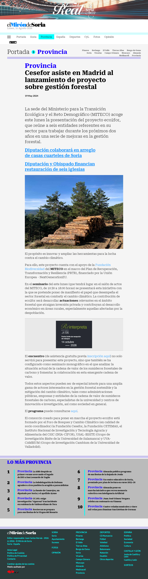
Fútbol (103, 539)
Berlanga (96, 50)
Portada (21, 36)
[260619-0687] (74, 334)
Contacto (11, 559)
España (60, 36)
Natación (104, 552)
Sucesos (55, 542)
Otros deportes (106, 559)
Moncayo (126, 53)
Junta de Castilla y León (132, 555)
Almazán (137, 53)
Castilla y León (132, 551)
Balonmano (105, 549)
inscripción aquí (98, 356)
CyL (86, 36)
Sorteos (128, 565)
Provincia (46, 36)
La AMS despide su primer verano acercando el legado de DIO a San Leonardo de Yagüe (35, 474)
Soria (33, 36)
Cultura (127, 546)
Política (127, 536)
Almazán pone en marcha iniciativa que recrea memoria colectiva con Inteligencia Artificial (107, 490)
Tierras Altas (118, 50)
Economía (128, 542)
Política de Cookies (15, 553)
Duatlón (103, 556)
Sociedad (128, 539)
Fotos (97, 36)
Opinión (109, 36)
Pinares (85, 50)
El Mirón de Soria (36, 24)
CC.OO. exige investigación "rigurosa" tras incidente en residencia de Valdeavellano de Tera (37, 501)
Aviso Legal (12, 550)
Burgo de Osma (134, 50)
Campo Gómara (112, 53)
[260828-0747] (74, 9)
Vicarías (98, 53)
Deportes (75, 36)
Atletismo (104, 546)
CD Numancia (106, 536)
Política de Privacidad (17, 556)
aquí (74, 411)
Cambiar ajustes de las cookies (20, 564)
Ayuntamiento (58, 539)
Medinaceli (124, 56)
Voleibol (103, 542)
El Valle (106, 50)
